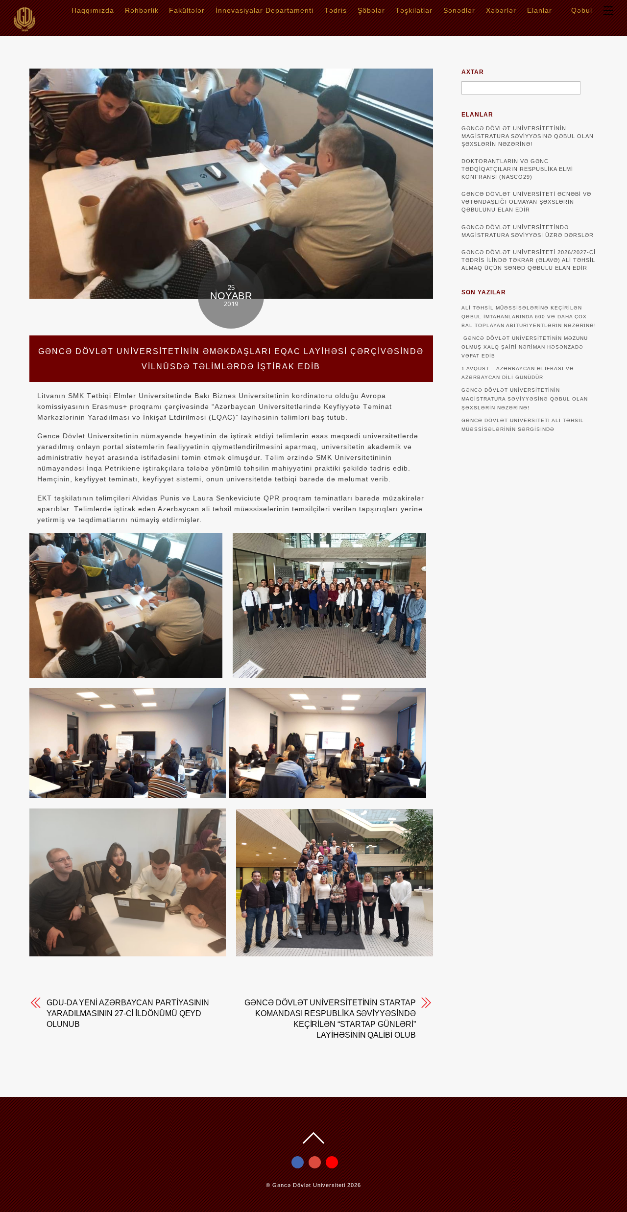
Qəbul (580, 10)
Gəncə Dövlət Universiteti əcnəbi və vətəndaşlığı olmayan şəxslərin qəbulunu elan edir (526, 202)
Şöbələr (371, 10)
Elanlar (539, 10)
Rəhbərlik (142, 10)
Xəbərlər (501, 10)
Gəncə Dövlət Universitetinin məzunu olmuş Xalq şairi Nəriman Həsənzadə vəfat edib (524, 346)
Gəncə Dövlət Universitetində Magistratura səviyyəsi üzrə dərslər (527, 231)
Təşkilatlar (414, 10)
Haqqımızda (93, 10)
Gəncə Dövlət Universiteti (308, 1185)
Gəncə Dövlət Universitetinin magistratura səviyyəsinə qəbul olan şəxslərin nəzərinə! (527, 136)
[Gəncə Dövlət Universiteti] (24, 28)
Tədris (335, 10)
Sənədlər (459, 10)
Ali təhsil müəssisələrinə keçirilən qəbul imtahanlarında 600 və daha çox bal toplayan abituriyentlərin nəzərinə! (528, 316)
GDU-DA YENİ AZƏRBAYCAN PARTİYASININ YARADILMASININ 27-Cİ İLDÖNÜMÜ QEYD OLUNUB (128, 1013)
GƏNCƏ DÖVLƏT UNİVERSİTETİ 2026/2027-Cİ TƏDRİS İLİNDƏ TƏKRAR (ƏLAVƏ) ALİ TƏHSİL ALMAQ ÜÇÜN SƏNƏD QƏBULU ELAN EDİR (528, 260)
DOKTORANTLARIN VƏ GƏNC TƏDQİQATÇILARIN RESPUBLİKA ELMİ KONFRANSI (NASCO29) (517, 169)
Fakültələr (187, 10)
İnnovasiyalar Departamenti (265, 10)
